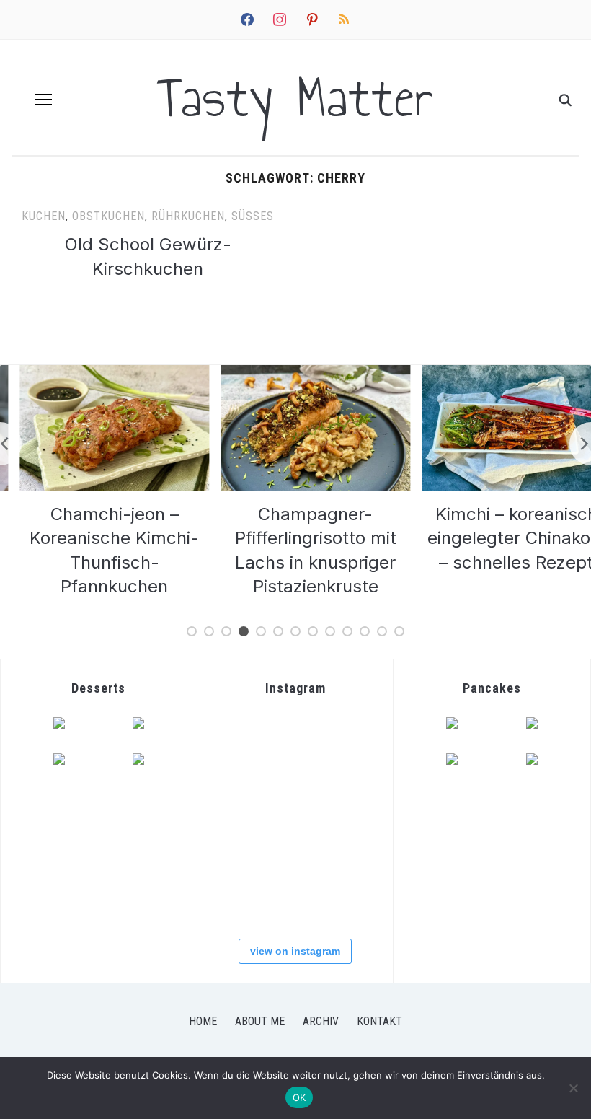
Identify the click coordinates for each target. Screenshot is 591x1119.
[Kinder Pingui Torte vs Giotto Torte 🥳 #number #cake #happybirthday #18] (347, 898)
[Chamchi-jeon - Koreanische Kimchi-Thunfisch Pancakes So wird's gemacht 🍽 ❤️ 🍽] (294, 740)
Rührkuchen (188, 216)
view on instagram (295, 951)
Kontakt (379, 1021)
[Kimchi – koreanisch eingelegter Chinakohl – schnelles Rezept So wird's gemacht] (242, 792)
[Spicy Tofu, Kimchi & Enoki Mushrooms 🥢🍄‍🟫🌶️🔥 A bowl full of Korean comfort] (242, 740)
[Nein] (573, 1088)
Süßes (252, 216)
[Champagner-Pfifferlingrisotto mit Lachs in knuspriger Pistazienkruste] (297, 374)
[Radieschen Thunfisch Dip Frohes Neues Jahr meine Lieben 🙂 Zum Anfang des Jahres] (294, 845)
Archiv (321, 1021)
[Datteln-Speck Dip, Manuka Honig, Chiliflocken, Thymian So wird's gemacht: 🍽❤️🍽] (294, 898)
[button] (43, 99)
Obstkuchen (108, 216)
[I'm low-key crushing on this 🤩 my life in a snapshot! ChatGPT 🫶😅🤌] (242, 845)
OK (299, 1097)
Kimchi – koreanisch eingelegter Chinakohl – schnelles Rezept (498, 538)
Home (203, 1021)
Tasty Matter (295, 97)
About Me (260, 1021)
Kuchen (44, 216)
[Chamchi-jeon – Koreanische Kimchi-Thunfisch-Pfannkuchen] (96, 374)
